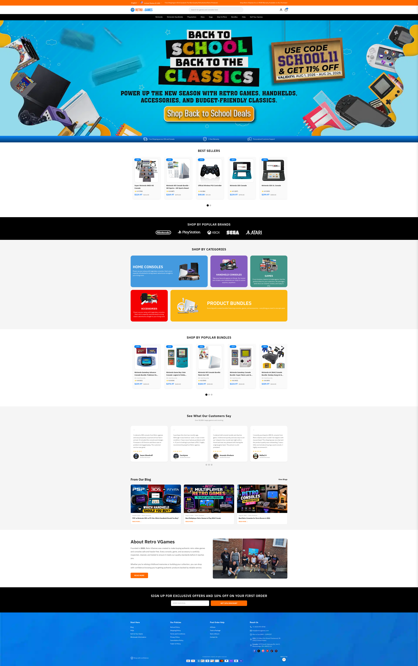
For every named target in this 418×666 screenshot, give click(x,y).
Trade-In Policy (175, 644)
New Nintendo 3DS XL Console (241, 185)
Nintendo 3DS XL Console (207, 185)
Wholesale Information (138, 637)
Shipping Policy (175, 630)
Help (244, 17)
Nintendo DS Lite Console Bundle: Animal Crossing (271, 373)
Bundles (234, 17)
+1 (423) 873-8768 (258, 627)
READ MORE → (136, 521)
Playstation (191, 17)
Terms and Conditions (177, 634)
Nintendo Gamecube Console (272, 185)
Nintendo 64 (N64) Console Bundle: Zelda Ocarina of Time (241, 373)
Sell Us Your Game (136, 634)
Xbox (203, 17)
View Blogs (282, 479)
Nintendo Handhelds (175, 17)
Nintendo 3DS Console (174, 185)
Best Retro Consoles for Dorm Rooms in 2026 (254, 518)
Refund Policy (175, 627)
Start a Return (214, 634)
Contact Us (213, 637)
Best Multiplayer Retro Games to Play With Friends (203, 518)
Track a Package (215, 630)
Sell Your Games (256, 17)
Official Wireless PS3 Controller (146, 185)
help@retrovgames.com (260, 631)
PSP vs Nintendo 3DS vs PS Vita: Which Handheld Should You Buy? (155, 518)
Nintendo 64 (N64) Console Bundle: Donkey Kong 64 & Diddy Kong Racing (208, 373)
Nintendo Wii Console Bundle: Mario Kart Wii (146, 373)
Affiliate (212, 627)
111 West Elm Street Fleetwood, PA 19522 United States (266, 639)
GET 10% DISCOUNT (229, 603)
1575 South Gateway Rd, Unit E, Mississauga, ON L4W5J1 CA (266, 645)
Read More (139, 575)
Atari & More (222, 17)
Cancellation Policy (176, 640)
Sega (211, 17)
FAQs (132, 630)
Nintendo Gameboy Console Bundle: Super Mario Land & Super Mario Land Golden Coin (177, 373)
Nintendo (159, 17)
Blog (131, 627)
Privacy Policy (175, 637)
